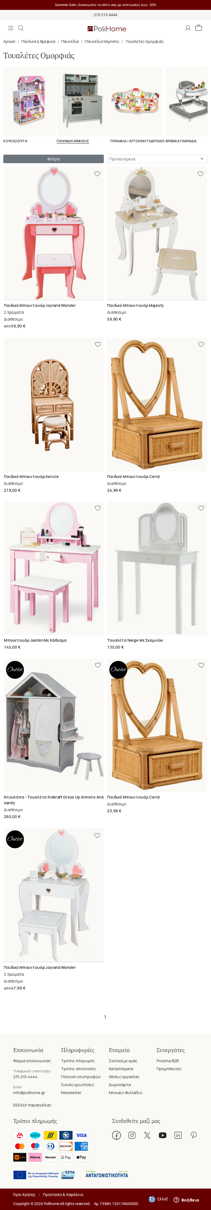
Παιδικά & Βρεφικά (38, 41)
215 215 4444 (25, 1076)
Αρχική (9, 41)
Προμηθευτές (169, 1068)
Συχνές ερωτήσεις (77, 1084)
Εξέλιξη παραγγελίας (32, 1105)
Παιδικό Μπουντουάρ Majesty (135, 305)
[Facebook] (116, 1135)
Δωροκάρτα (120, 1084)
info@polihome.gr (29, 1092)
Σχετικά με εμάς (123, 1060)
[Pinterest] (193, 1135)
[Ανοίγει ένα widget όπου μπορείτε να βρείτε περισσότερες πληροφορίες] (186, 1200)
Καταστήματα (121, 1068)
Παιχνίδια (70, 41)
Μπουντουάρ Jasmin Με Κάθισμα (35, 640)
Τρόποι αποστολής (78, 1068)
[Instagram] (131, 1135)
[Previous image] (7, 233)
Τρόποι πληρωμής (78, 1060)
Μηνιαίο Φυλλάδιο (125, 1092)
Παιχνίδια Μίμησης (102, 41)
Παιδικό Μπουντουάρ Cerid (133, 476)
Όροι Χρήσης (24, 1194)
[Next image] (100, 233)
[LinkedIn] (178, 1135)
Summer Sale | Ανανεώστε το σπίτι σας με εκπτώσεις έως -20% (105, 5)
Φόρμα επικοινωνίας (32, 1060)
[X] (147, 1135)
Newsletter (71, 1092)
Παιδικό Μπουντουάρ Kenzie (31, 476)
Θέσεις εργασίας (124, 1076)
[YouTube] (162, 1135)
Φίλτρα (53, 159)
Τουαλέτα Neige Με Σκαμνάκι (135, 640)
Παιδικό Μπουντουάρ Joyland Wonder (40, 305)
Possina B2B (168, 1060)
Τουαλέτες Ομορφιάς (144, 41)
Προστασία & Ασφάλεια (63, 1194)
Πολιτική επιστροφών (81, 1076)
